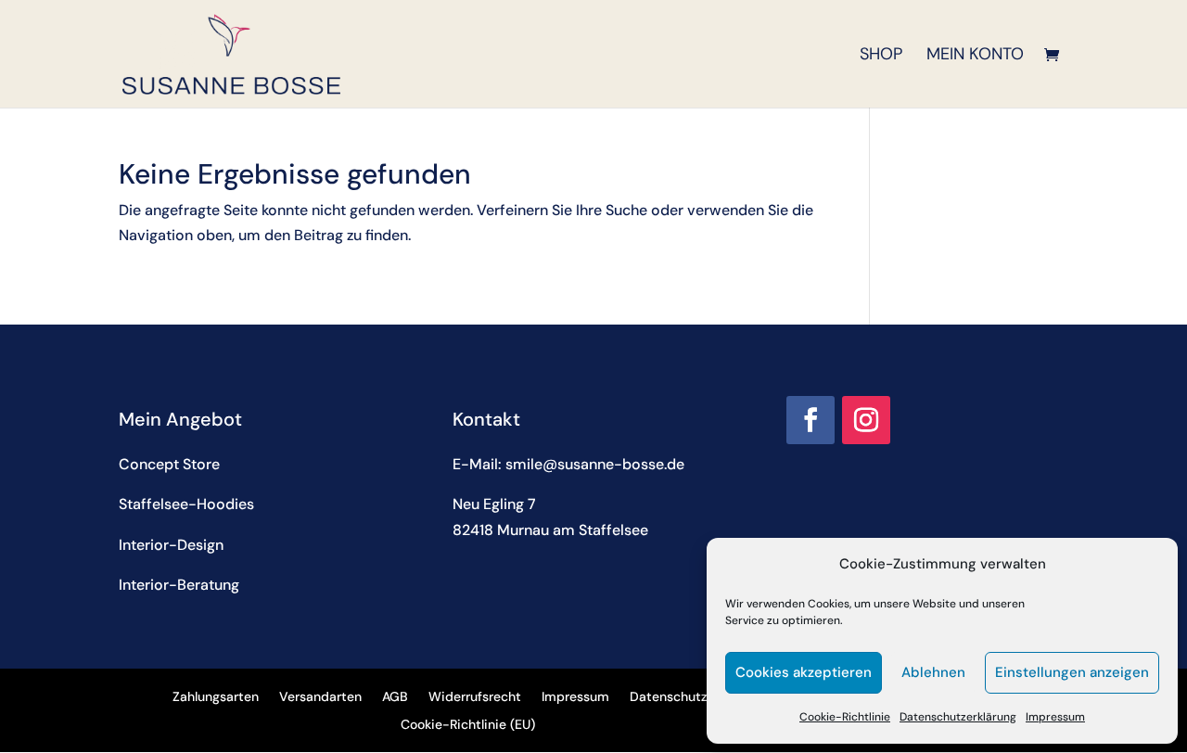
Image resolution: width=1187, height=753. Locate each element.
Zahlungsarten (215, 697)
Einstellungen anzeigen (1072, 672)
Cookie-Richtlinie (844, 716)
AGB (395, 697)
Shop (881, 56)
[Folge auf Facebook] (810, 420)
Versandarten (320, 697)
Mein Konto (975, 56)
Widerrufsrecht (474, 697)
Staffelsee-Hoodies (186, 504)
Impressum (1055, 716)
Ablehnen (933, 672)
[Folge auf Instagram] (866, 420)
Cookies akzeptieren (803, 672)
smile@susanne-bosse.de (594, 464)
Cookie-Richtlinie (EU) (468, 725)
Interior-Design (171, 545)
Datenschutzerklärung (958, 716)
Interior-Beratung (179, 584)
